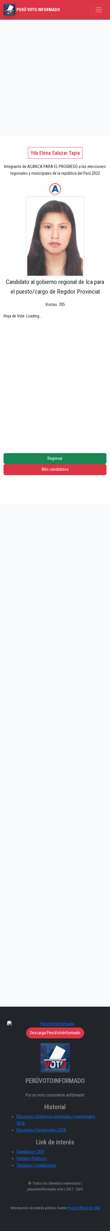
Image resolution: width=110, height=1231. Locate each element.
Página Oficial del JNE (83, 1208)
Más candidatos (55, 469)
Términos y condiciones (36, 1165)
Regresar (55, 458)
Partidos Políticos (31, 1158)
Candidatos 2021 (30, 1151)
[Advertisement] (55, 78)
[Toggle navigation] (98, 9)
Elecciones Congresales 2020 (41, 1130)
